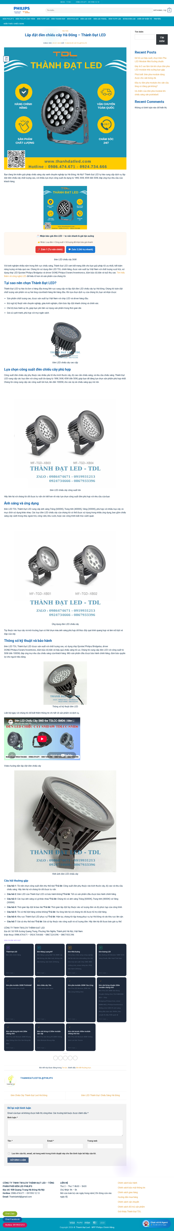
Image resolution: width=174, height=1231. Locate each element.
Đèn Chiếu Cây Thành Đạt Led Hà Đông (28, 1095)
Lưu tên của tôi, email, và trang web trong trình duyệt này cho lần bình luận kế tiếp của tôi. (54, 1153)
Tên (10, 1141)
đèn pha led (73, 19)
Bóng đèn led (129, 19)
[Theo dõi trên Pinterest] (112, 2)
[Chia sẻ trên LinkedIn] (75, 1058)
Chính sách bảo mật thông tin (131, 1187)
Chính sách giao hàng (128, 1192)
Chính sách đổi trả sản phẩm (131, 1206)
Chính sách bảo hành (127, 1183)
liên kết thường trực (83, 1068)
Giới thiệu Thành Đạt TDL (129, 1211)
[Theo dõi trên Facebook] (104, 2)
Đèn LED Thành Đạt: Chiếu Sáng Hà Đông (100, 1095)
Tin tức (157, 19)
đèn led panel (100, 19)
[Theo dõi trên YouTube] (115, 2)
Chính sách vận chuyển (128, 1202)
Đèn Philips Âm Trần (25, 19)
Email (50, 1141)
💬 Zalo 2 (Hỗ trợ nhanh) (80, 249)
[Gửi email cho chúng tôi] (107, 2)
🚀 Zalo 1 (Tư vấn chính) (50, 249)
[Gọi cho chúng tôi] (109, 2)
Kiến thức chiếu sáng (14, 24)
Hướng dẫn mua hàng (128, 1197)
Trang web (92, 1141)
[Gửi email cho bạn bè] (65, 1058)
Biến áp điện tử (144, 19)
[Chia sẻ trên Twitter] (60, 1058)
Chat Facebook (12, 1219)
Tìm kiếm (139, 32)
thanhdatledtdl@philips (76, 43)
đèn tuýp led (43, 19)
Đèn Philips (8, 19)
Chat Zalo (10, 1213)
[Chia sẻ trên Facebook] (55, 1058)
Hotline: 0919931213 (14, 1225)
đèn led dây (86, 19)
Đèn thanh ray (58, 19)
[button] (162, 10)
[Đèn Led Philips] (22, 10)
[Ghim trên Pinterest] (70, 1058)
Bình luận (12, 1117)
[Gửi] (150, 10)
